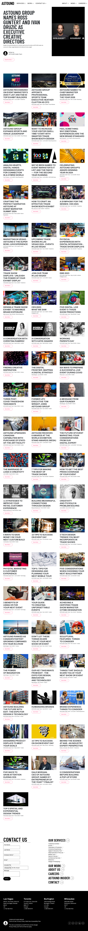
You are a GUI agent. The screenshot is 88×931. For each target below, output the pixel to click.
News (73, 3)
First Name (7, 844)
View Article (7, 102)
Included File (7, 865)
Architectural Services (54, 858)
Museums (51, 859)
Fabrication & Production (55, 847)
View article (16, 80)
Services (20, 3)
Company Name (9, 855)
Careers (82, 3)
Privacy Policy (21, 921)
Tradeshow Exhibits (53, 843)
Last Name (7, 850)
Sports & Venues (52, 856)
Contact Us (40, 3)
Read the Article (8, 59)
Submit (6, 878)
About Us (54, 869)
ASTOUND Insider (59, 877)
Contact (53, 882)
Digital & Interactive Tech (55, 851)
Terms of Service (23, 926)
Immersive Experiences (54, 849)
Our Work (54, 865)
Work (30, 3)
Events (50, 845)
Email (6, 860)
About (64, 3)
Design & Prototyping (54, 861)
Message (6, 870)
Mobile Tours (51, 854)
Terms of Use (12, 921)
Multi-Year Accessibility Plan (33, 921)
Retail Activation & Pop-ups (55, 852)
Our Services (57, 840)
